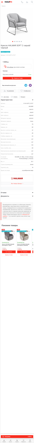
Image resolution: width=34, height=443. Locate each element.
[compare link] (27, 2)
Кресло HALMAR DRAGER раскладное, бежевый (23, 245)
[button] (14, 41)
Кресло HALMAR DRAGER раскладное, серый (8, 245)
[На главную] (8, 2)
